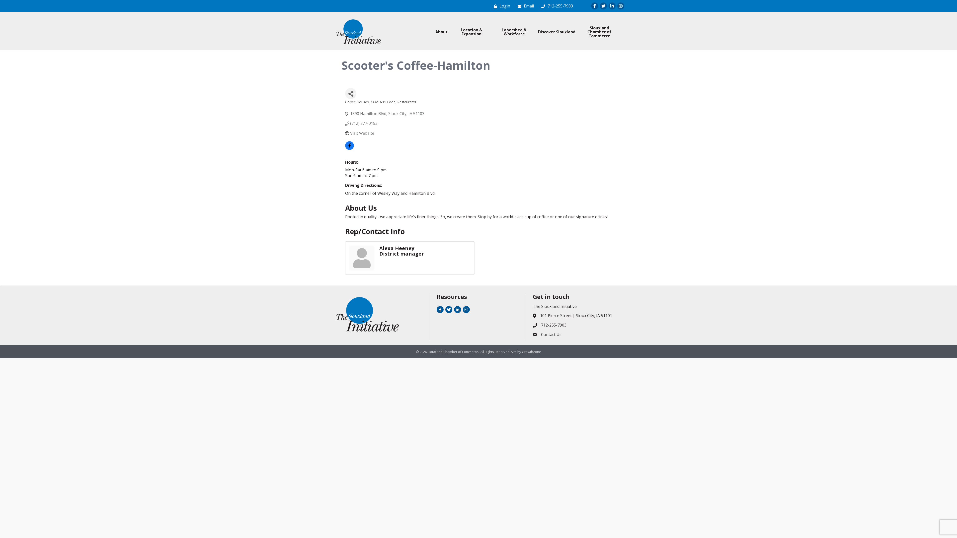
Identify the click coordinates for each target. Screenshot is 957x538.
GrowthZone (531, 351)
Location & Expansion (471, 32)
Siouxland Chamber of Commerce (599, 32)
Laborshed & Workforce (514, 32)
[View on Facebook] (349, 148)
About (441, 32)
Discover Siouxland (556, 32)
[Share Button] (350, 93)
